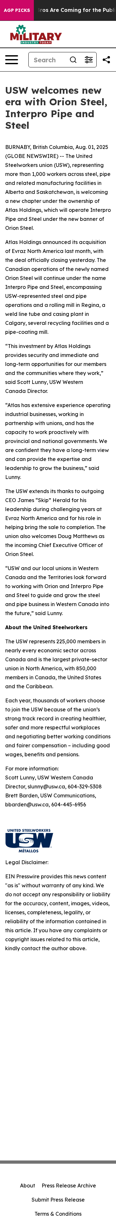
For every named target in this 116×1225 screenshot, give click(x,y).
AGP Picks (17, 10)
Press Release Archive (69, 1185)
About (27, 1185)
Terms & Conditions (58, 1214)
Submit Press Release (58, 1199)
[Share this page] (106, 59)
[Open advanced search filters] (88, 59)
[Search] (73, 59)
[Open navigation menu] (11, 59)
